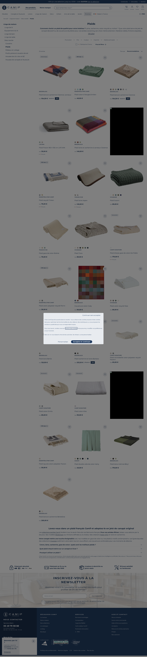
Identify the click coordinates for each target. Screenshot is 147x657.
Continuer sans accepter (91, 315)
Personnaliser (63, 342)
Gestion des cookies (71, 328)
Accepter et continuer (81, 342)
